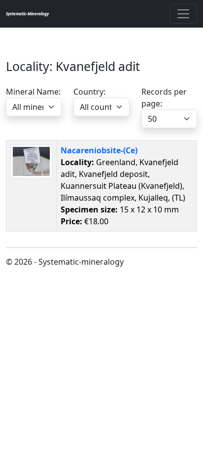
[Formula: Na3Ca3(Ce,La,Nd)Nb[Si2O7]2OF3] (31, 160)
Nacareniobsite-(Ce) (99, 150)
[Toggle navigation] (183, 14)
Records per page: (164, 97)
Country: (89, 91)
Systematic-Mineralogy (27, 13)
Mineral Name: (33, 91)
